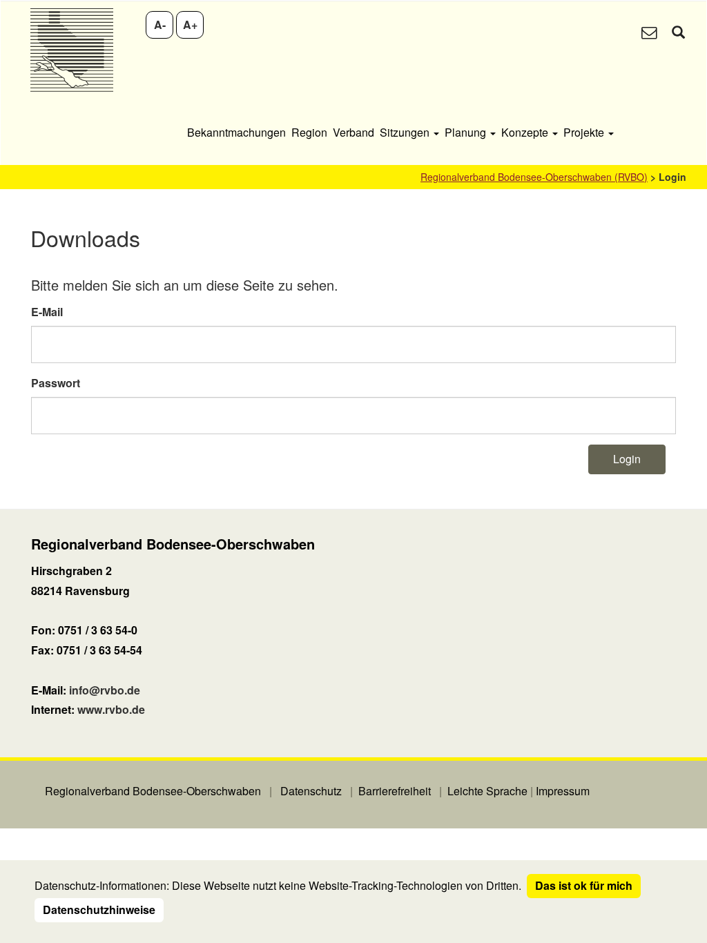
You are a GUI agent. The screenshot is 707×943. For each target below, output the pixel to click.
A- (160, 24)
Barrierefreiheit (394, 791)
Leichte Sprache (487, 791)
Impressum (563, 791)
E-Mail (47, 312)
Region (309, 132)
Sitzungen (406, 132)
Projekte (585, 132)
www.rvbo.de (111, 709)
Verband (353, 132)
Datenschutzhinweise (99, 909)
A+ (190, 24)
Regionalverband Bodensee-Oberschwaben (153, 791)
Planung (467, 132)
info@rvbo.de (104, 690)
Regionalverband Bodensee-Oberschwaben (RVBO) (534, 177)
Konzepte (526, 132)
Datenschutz (311, 791)
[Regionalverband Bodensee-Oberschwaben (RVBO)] (71, 50)
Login (627, 459)
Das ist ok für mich (583, 885)
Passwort (55, 383)
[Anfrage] (649, 33)
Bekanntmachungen (236, 132)
